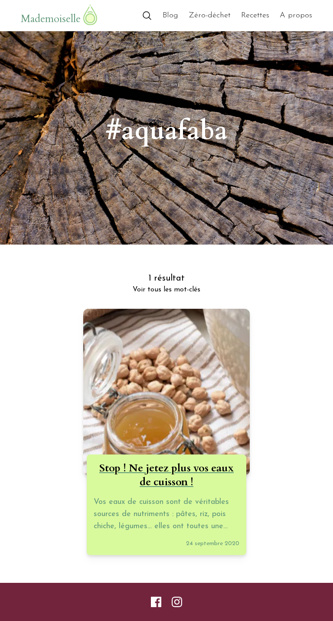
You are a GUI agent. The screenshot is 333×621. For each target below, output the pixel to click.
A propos (296, 16)
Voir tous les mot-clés (166, 289)
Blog (170, 16)
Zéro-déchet (210, 16)
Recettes (255, 16)
